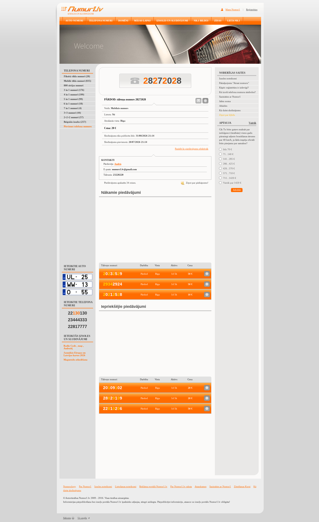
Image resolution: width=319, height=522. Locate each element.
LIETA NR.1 (233, 20)
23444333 (77, 319)
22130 (77, 313)
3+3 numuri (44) (72, 112)
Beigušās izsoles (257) (75, 122)
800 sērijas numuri (73, 85)
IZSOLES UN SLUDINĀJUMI (172, 20)
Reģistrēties (251, 9)
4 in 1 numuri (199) (74, 94)
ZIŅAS (217, 20)
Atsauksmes (200, 486)
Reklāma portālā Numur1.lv (153, 486)
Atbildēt (237, 190)
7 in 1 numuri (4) (73, 108)
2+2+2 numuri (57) (74, 117)
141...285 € (229, 159)
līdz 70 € (227, 149)
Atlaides (223, 105)
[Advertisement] (77, 194)
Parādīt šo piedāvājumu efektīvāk (191, 148)
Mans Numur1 (232, 9)
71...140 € (228, 154)
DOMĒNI (123, 20)
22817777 (77, 326)
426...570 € (229, 168)
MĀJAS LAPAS (142, 20)
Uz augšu (82, 518)
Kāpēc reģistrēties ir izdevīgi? (234, 87)
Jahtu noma (225, 101)
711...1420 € (229, 178)
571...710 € (229, 173)
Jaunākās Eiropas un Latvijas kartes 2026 (75, 354)
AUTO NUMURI (74, 20)
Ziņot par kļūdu (227, 115)
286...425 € (229, 163)
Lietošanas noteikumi (125, 486)
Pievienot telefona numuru (78, 126)
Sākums (67, 518)
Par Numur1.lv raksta (181, 486)
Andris (117, 164)
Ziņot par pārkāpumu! (196, 182)
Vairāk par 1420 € (232, 182)
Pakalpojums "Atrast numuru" (234, 83)
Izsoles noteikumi (228, 78)
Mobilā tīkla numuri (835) (77, 81)
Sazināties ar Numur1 (230, 96)
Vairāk (252, 122)
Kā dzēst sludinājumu (230, 110)
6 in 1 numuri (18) (73, 103)
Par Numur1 (85, 486)
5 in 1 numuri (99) (73, 99)
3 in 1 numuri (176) (74, 90)
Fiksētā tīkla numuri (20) (77, 76)
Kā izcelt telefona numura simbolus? (237, 92)
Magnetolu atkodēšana (75, 359)
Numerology (69, 486)
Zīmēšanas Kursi (242, 486)
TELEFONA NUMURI (100, 20)
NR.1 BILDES (201, 20)
